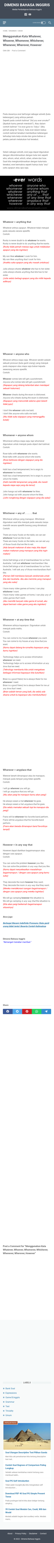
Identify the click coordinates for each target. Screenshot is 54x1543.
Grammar (10, 1402)
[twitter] (17, 1011)
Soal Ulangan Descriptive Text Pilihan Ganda (26, 1452)
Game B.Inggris (13, 1397)
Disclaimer (33, 1533)
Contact (43, 1533)
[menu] (6, 23)
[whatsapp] (37, 1011)
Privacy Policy (20, 1533)
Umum (9, 1415)
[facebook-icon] (26, 15)
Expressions (11, 1393)
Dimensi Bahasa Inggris (27, 5)
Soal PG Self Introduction (17, 1481)
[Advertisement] (27, 82)
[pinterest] (27, 1011)
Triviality (9, 1411)
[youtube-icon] (30, 15)
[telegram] (46, 1011)
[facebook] (8, 1011)
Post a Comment (19, 51)
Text (7, 1406)
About (9, 1533)
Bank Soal (10, 1388)
